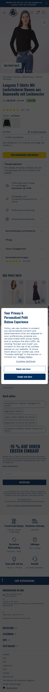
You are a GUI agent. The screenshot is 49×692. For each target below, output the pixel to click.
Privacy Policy (25, 357)
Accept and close (24, 376)
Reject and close (23, 369)
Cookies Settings (26, 361)
